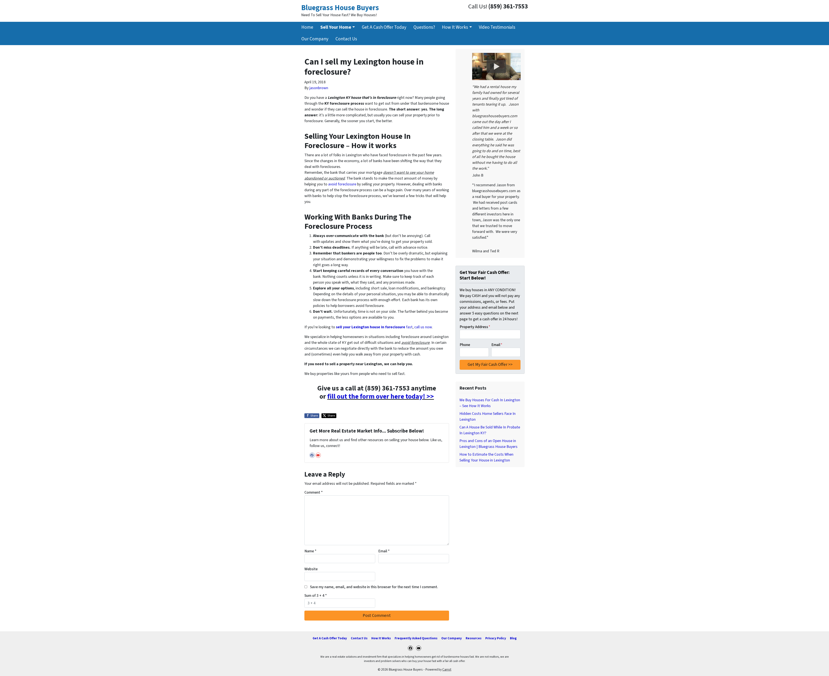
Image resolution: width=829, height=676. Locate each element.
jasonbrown (318, 88)
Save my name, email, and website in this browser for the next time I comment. (374, 587)
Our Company (314, 39)
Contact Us (346, 39)
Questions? (424, 27)
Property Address (475, 327)
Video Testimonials (497, 27)
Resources (473, 638)
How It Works (455, 27)
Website (311, 569)
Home (307, 27)
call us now (423, 327)
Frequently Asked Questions (416, 638)
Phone (465, 344)
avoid (333, 184)
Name (310, 551)
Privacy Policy (495, 638)
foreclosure (347, 184)
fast (374, 327)
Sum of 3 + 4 (315, 595)
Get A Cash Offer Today (384, 27)
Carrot (446, 669)
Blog (513, 638)
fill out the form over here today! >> (380, 396)
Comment (313, 492)
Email (384, 551)
